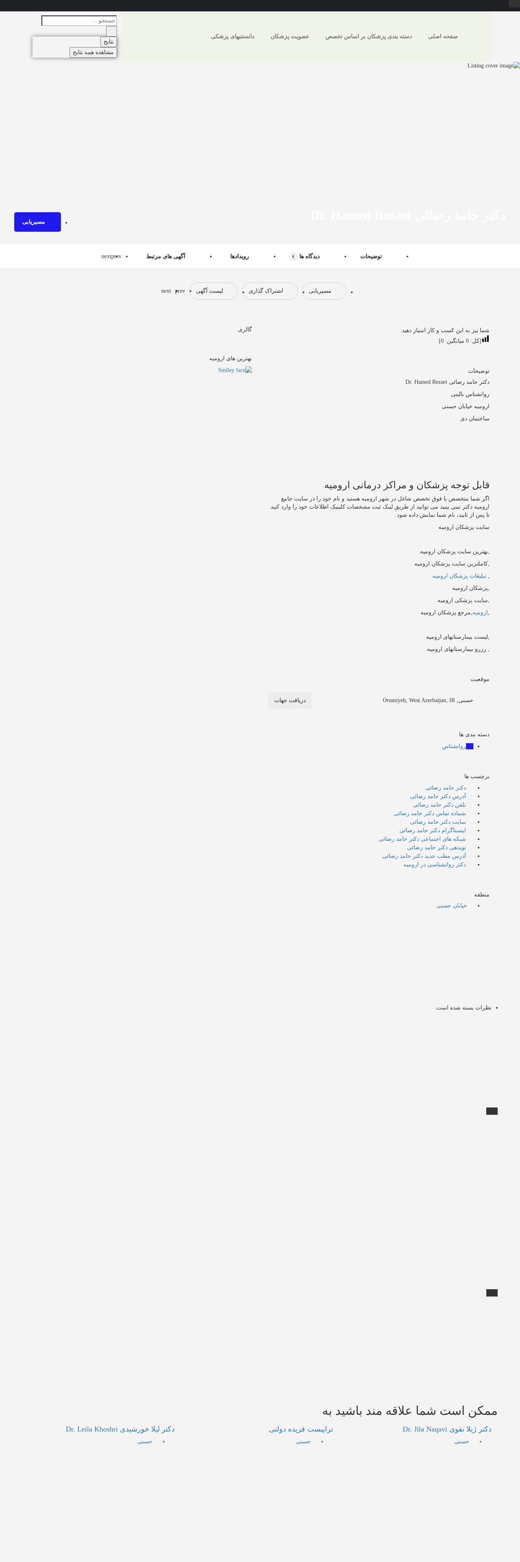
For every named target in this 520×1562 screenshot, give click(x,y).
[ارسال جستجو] (111, 31)
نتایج (109, 42)
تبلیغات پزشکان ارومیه (459, 576)
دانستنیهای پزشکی (232, 36)
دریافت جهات (290, 700)
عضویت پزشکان (290, 36)
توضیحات (371, 256)
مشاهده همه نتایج (93, 52)
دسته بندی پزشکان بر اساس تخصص (368, 36)
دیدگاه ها (306, 256)
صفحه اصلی (443, 36)
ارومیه (480, 612)
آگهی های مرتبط (165, 256)
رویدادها (239, 256)
